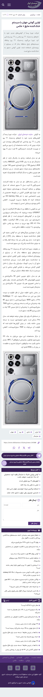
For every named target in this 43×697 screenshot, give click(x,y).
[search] (3, 5)
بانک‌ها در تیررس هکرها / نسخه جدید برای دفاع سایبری (20, 632)
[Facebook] (19, 448)
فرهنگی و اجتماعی (8, 657)
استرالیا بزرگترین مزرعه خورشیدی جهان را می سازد (22, 489)
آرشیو (7, 600)
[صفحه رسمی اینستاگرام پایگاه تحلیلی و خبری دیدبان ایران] (4, 463)
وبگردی (32, 15)
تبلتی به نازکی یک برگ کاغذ (29, 485)
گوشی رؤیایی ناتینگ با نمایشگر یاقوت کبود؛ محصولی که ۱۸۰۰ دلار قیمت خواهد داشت (21, 475)
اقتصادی (19, 657)
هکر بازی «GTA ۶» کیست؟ (29, 605)
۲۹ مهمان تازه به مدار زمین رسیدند (26, 624)
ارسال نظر (34, 523)
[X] (24, 448)
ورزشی (28, 660)
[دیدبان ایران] (34, 4)
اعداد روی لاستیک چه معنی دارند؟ (27, 637)
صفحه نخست (36, 657)
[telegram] (17, 668)
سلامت (21, 660)
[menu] (9, 5)
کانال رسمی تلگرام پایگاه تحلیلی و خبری (18, 456)
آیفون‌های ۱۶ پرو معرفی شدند (28, 481)
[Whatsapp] (14, 448)
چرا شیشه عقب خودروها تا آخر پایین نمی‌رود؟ (24, 587)
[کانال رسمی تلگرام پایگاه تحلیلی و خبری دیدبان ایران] (39, 455)
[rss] (33, 668)
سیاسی (27, 657)
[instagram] (25, 668)
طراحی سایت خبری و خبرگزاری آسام (19, 683)
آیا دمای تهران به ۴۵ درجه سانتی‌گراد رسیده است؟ (22, 628)
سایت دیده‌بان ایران (25, 134)
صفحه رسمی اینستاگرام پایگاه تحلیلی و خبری (25, 463)
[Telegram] (29, 448)
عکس (15, 660)
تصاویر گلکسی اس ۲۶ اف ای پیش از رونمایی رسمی (21, 650)
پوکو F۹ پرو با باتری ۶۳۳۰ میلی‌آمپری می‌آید (25, 542)
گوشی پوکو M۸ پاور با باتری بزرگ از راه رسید (25, 554)
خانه (38, 15)
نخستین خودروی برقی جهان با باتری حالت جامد (22, 493)
